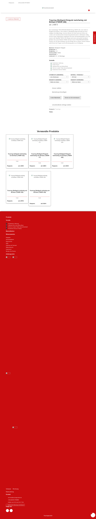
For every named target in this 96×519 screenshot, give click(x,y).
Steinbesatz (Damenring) (56, 74)
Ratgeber (8, 237)
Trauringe (58, 109)
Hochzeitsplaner (10, 239)
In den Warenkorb (55, 97)
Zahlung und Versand (11, 245)
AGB (7, 243)
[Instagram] (11, 510)
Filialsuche (11, 2)
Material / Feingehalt (77, 74)
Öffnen (7, 6)
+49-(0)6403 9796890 (13, 499)
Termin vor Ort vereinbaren (72, 97)
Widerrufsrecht (9, 247)
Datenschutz (9, 241)
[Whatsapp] (58, 112)
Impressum (8, 249)
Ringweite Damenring (55, 79)
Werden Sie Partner (11, 251)
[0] (88, 11)
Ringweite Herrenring (77, 79)
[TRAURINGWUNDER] (48, 8)
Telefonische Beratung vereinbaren (15, 505)
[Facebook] (56, 112)
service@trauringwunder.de (15, 497)
